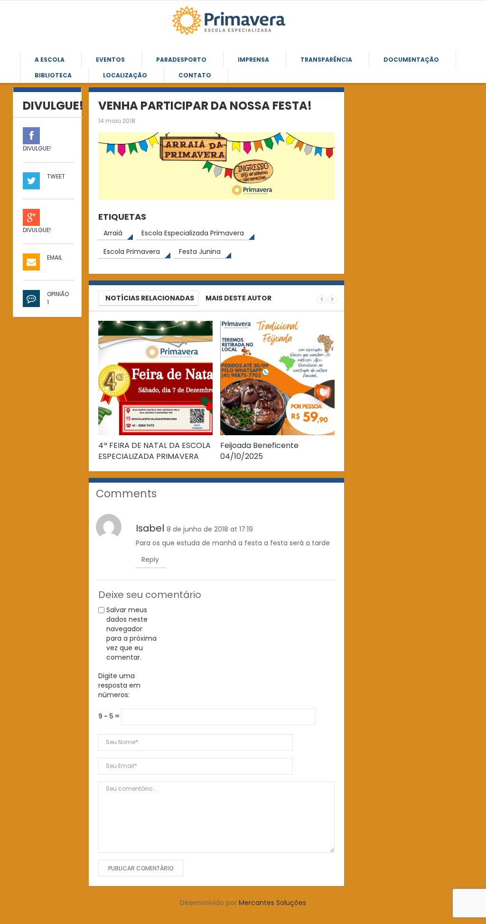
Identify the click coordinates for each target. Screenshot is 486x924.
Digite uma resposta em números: (119, 685)
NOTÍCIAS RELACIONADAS (149, 298)
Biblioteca (53, 75)
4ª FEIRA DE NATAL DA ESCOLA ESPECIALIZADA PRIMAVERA (154, 451)
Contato (194, 75)
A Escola (50, 60)
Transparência (326, 60)
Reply (150, 559)
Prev (322, 299)
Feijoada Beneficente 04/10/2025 (259, 451)
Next (332, 299)
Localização (125, 75)
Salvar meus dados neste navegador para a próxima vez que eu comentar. (131, 633)
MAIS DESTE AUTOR (238, 298)
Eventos (110, 60)
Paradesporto (181, 60)
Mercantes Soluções (272, 902)
